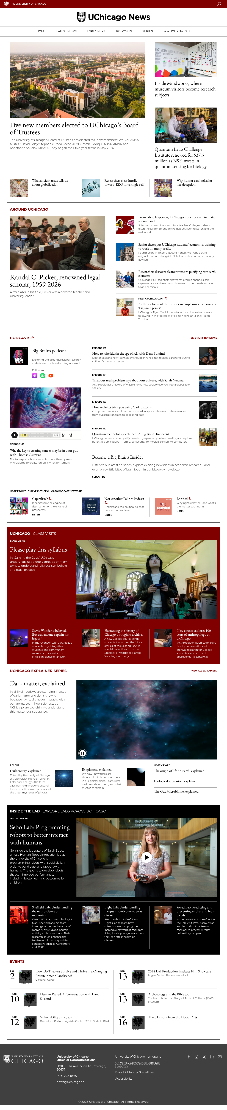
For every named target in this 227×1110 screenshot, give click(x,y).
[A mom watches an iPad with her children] (208, 356)
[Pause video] (82, 753)
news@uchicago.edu (72, 1082)
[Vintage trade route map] (19, 188)
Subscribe (98, 476)
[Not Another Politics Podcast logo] (91, 506)
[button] (146, 857)
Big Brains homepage (203, 337)
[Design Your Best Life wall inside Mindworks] (186, 59)
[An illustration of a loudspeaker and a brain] (125, 225)
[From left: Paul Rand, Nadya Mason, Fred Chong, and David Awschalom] (208, 437)
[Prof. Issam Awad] (163, 915)
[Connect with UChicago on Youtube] (219, 1057)
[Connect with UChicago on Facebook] (189, 1057)
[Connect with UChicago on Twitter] (204, 1057)
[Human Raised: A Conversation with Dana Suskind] (30, 1000)
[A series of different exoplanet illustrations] (136, 777)
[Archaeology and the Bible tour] (138, 1000)
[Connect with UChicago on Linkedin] (212, 1057)
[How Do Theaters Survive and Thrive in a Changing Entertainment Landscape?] (25, 977)
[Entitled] (163, 506)
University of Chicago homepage (138, 1056)
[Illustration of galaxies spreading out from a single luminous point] (64, 778)
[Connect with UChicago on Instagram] (196, 1057)
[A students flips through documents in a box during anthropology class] (163, 638)
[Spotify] (42, 375)
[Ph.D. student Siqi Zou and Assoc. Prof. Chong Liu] (125, 279)
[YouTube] (50, 375)
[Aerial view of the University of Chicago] (77, 80)
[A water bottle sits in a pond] (208, 383)
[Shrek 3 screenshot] (163, 188)
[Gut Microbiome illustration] (45, 407)
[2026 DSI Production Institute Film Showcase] (138, 977)
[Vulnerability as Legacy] (30, 1023)
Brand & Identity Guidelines (134, 1072)
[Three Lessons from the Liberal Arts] (138, 1023)
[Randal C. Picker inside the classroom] (57, 243)
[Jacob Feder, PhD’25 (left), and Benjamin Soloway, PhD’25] (186, 125)
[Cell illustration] (91, 188)
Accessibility (123, 1078)
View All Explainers (204, 670)
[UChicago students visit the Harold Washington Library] (91, 638)
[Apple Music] (34, 375)
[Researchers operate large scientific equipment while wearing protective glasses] (19, 915)
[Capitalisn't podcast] (19, 506)
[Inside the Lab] (91, 915)
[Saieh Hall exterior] (125, 252)
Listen (36, 514)
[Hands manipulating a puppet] (208, 410)
